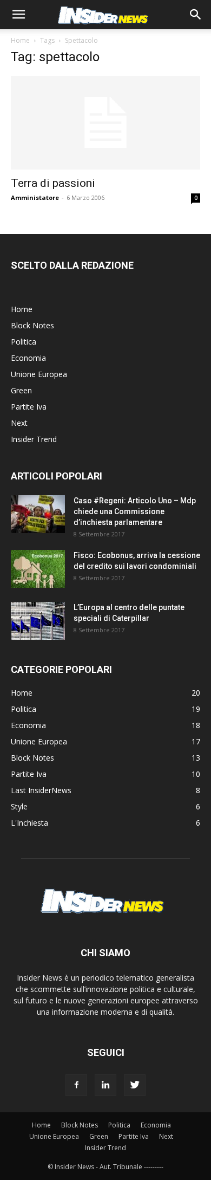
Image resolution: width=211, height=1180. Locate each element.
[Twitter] (135, 1085)
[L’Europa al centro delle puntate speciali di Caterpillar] (38, 621)
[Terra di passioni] (105, 123)
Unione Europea (39, 374)
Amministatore (35, 197)
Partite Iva (29, 406)
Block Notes (32, 325)
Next (19, 423)
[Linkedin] (105, 1085)
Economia (28, 358)
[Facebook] (76, 1085)
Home (20, 40)
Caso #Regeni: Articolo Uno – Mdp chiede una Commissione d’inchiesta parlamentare (135, 511)
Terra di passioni (53, 183)
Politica (23, 341)
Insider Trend (34, 439)
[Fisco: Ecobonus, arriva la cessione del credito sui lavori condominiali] (38, 569)
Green (21, 390)
